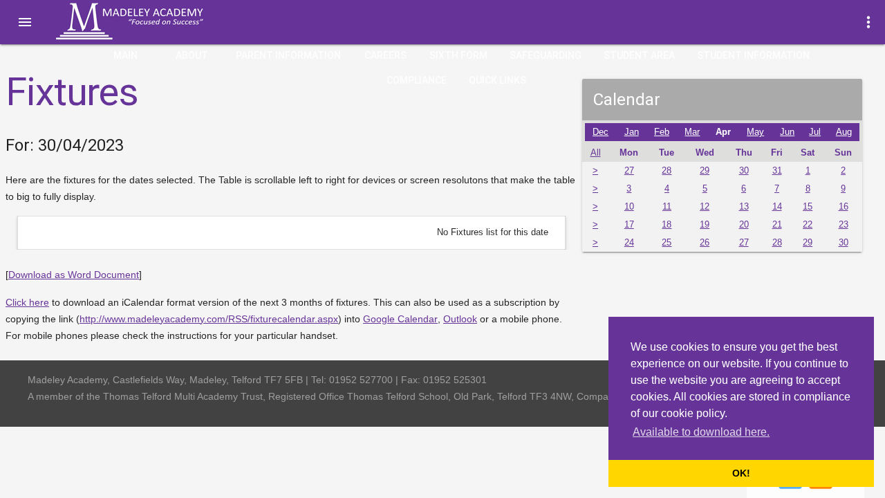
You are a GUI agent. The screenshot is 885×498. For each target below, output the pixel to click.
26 (704, 243)
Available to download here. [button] (701, 432)
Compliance (416, 80)
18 (666, 225)
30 (744, 171)
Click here (27, 302)
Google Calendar (400, 318)
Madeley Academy (148, 21)
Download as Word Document (73, 274)
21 (777, 225)
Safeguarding (545, 55)
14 (777, 207)
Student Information (753, 55)
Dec (600, 132)
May (755, 132)
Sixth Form (458, 55)
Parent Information (288, 55)
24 (629, 243)
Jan (631, 132)
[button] (24, 22)
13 (744, 207)
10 (629, 207)
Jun (787, 132)
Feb (661, 132)
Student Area (639, 55)
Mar (692, 132)
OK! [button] (741, 473)
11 (666, 207)
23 (843, 225)
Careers (385, 55)
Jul (815, 132)
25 (666, 243)
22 (807, 225)
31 (777, 171)
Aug (844, 132)
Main (125, 55)
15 (807, 207)
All (595, 153)
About (192, 55)
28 (666, 171)
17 (629, 225)
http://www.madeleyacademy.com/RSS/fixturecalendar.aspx (209, 318)
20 (744, 225)
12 (704, 207)
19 (704, 225)
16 (843, 207)
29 (704, 171)
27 (629, 171)
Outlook (460, 318)
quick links (497, 80)
